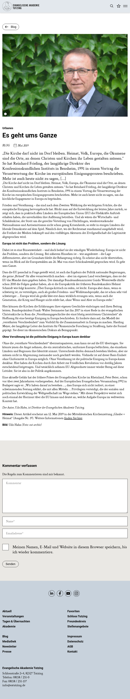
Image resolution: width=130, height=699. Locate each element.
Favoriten (73, 611)
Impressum (74, 636)
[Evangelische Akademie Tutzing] (20, 10)
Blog (5, 636)
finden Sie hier (73, 418)
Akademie (9, 626)
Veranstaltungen (13, 616)
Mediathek (9, 641)
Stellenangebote (77, 626)
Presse (6, 651)
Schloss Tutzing (77, 616)
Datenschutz (75, 641)
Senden (10, 564)
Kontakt (72, 651)
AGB (70, 646)
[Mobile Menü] (125, 6)
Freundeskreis (76, 621)
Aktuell (7, 611)
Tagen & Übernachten (16, 621)
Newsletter (9, 646)
